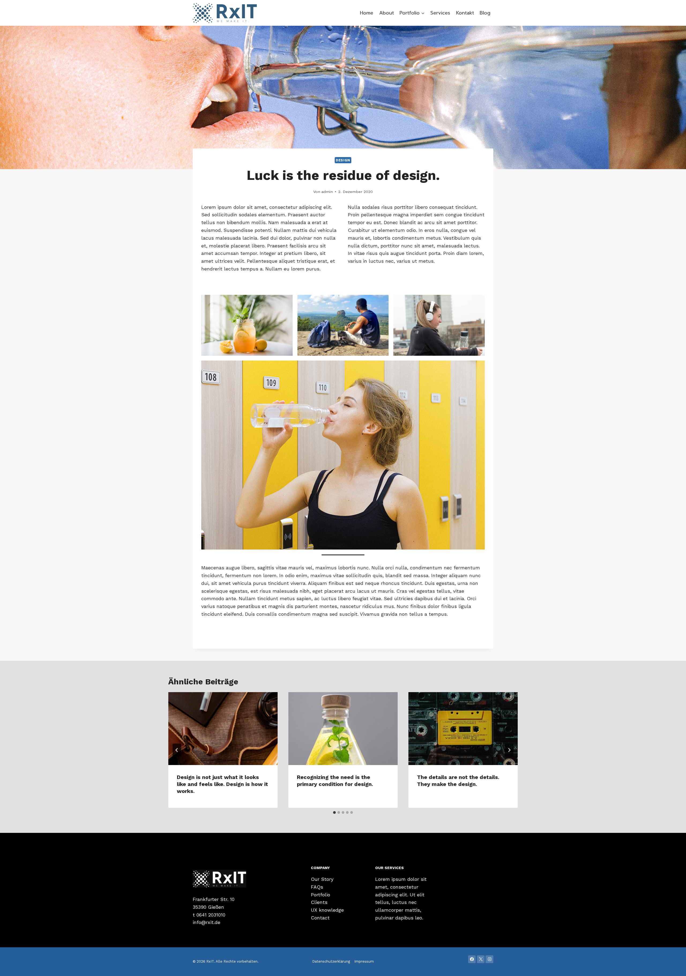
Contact (320, 918)
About (386, 13)
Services (440, 13)
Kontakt (465, 13)
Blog (485, 13)
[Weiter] (509, 750)
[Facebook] (472, 959)
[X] (481, 959)
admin (327, 192)
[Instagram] (489, 959)
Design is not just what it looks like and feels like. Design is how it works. (222, 784)
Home (366, 13)
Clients (319, 902)
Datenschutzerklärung (331, 961)
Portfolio (320, 894)
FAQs (317, 887)
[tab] (334, 812)
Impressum (364, 961)
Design (343, 160)
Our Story (322, 879)
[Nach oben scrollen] (673, 966)
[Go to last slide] (177, 750)
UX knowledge (327, 910)
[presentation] (223, 728)
